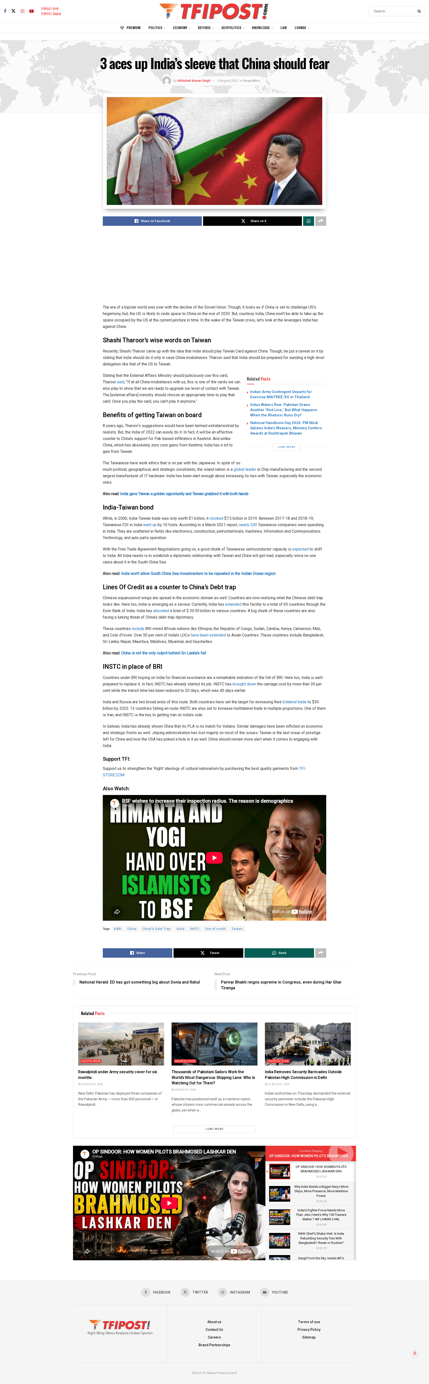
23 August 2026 (91, 1084)
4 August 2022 (227, 80)
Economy (180, 27)
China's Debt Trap (156, 929)
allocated (161, 610)
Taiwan (237, 929)
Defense (204, 27)
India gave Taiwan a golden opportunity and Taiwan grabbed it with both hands (184, 493)
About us (214, 1322)
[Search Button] (420, 11)
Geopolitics (231, 27)
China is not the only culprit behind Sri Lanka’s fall (163, 653)
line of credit (215, 929)
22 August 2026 (185, 1090)
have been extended (208, 635)
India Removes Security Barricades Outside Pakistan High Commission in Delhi (303, 1074)
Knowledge (261, 27)
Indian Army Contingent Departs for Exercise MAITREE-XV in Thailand (281, 394)
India (180, 929)
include (138, 628)
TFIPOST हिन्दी (50, 8)
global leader (245, 469)
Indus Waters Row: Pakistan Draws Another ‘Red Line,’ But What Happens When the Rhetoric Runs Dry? (283, 410)
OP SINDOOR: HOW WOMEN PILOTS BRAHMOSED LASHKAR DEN (320, 1156)
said (120, 382)
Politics (155, 27)
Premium (134, 27)
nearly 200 (248, 524)
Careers (214, 1337)
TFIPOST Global (51, 13)
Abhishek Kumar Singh (193, 80)
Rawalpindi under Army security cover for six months (117, 1074)
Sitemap (309, 1337)
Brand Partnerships (214, 1345)
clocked (216, 518)
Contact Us (214, 1329)
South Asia (91, 1061)
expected (300, 549)
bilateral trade (294, 702)
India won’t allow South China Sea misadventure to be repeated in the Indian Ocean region (198, 573)
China (132, 929)
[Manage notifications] (415, 1353)
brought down (244, 684)
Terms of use (309, 1322)
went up (150, 524)
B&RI (118, 929)
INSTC (195, 929)
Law (284, 27)
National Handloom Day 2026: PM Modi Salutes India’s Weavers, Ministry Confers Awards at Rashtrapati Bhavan (286, 428)
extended (233, 604)
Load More (286, 447)
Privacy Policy (309, 1329)
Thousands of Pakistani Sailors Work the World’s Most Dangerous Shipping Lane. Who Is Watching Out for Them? (213, 1077)
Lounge (300, 27)
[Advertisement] (214, 269)
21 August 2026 (278, 1084)
